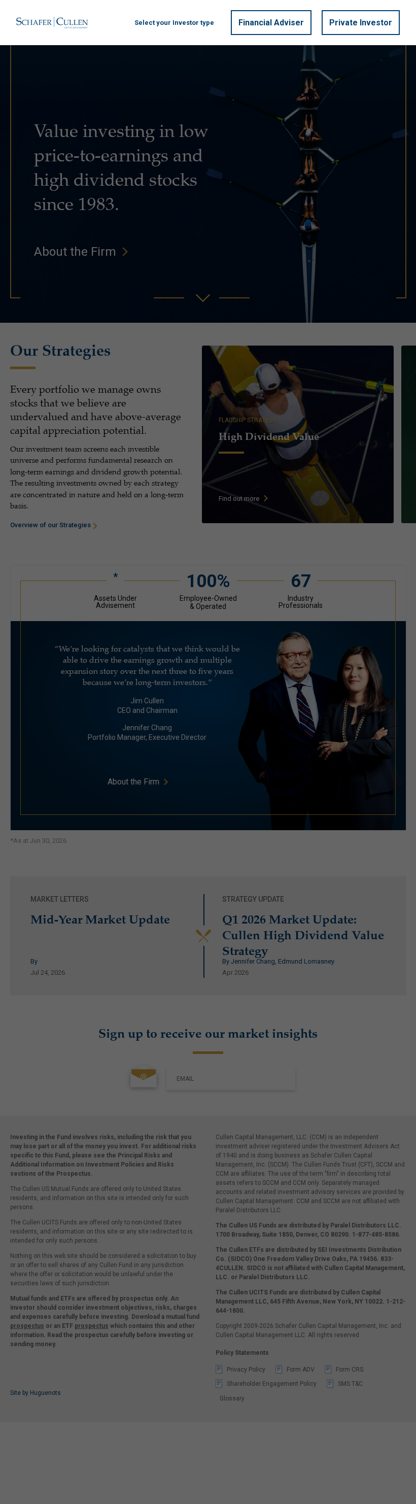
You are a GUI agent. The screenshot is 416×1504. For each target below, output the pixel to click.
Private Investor (360, 22)
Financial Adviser (271, 22)
